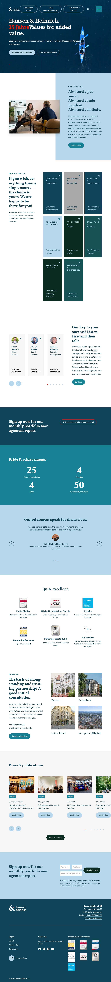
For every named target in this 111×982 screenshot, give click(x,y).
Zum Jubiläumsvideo (48, 52)
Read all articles (55, 837)
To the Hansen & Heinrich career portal (78, 422)
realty (87, 353)
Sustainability (13, 949)
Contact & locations (20, 736)
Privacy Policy (14, 945)
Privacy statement (75, 886)
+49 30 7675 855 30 (94, 915)
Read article (16, 815)
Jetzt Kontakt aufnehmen (22, 52)
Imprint (11, 941)
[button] (91, 9)
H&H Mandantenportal (50, 9)
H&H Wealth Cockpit (73, 9)
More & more (76, 145)
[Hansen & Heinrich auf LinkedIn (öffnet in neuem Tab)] (39, 949)
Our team (78, 382)
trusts (81, 357)
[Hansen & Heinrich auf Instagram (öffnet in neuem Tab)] (48, 949)
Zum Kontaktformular (93, 918)
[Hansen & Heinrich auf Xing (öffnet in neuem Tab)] (44, 949)
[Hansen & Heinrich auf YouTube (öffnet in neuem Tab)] (52, 949)
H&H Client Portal (28, 9)
